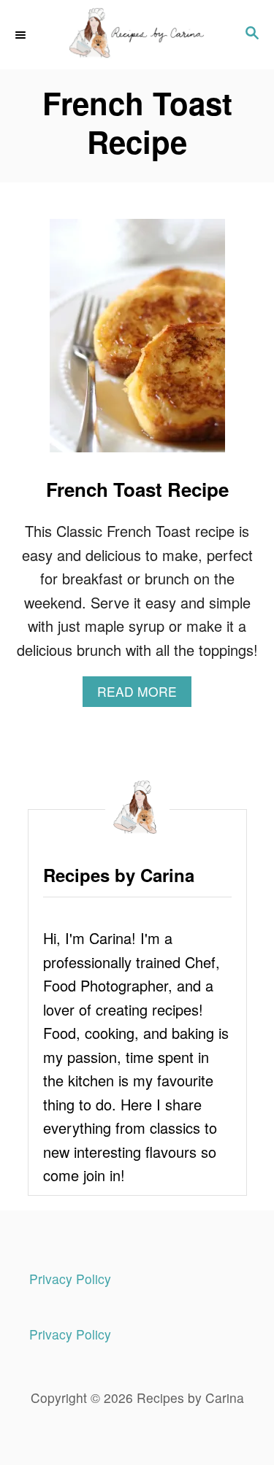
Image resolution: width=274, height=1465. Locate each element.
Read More (144, 694)
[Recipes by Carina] (137, 34)
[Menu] (22, 34)
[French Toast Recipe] (137, 343)
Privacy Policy (70, 1278)
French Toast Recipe (137, 489)
